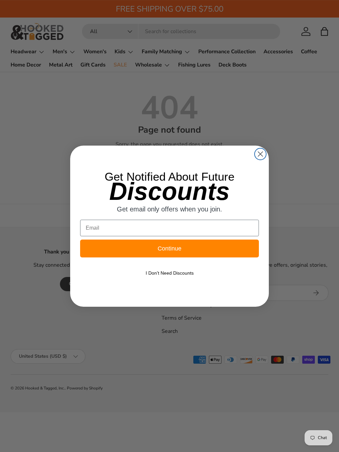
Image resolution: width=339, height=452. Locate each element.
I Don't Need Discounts (170, 273)
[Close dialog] (260, 154)
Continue (169, 248)
